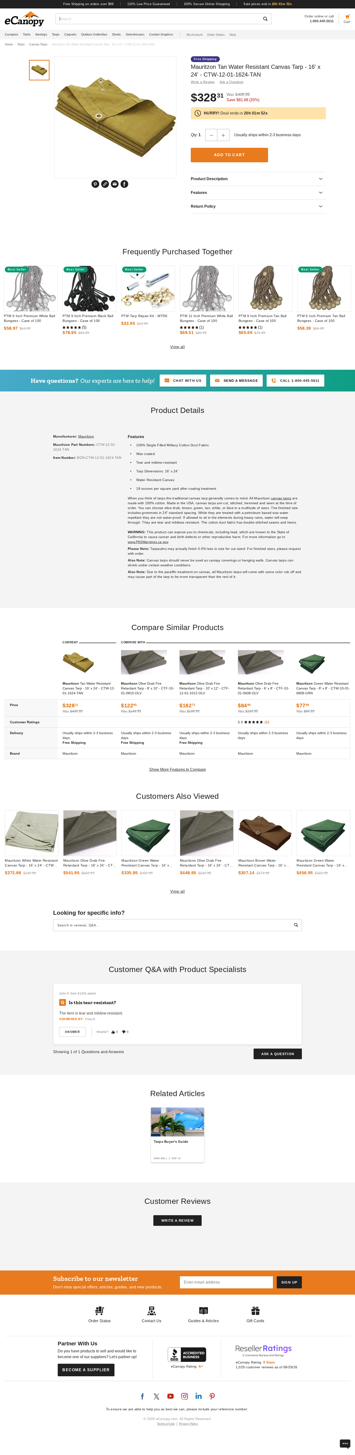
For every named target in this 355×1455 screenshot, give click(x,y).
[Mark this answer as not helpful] (123, 1032)
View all (177, 347)
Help (232, 34)
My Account (194, 34)
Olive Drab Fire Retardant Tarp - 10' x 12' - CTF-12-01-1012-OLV (204, 688)
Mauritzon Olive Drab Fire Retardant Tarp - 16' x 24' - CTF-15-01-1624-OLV (89, 863)
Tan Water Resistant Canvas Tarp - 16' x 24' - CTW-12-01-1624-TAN (89, 688)
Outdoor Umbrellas (94, 34)
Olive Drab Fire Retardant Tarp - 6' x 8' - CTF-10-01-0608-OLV (263, 688)
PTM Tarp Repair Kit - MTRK (144, 316)
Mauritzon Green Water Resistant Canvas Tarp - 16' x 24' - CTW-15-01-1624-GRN (320, 863)
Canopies (11, 34)
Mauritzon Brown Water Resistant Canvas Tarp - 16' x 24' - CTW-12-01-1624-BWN (262, 863)
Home (9, 44)
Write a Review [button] (203, 82)
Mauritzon (86, 436)
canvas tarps (281, 498)
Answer (72, 1032)
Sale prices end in (267, 4)
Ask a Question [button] (232, 82)
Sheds (116, 34)
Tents (26, 34)
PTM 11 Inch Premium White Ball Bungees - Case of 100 (206, 318)
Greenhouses (135, 34)
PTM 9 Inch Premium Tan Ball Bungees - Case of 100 (263, 318)
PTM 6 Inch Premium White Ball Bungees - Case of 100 (29, 318)
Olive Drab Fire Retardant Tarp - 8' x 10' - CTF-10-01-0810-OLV (147, 688)
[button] (236, 381)
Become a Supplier (86, 1370)
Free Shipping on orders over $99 (88, 4)
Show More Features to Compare (177, 769)
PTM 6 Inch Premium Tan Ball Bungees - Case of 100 (321, 318)
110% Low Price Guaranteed (148, 4)
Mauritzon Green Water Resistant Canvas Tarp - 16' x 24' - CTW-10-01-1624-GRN (145, 863)
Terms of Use (166, 1424)
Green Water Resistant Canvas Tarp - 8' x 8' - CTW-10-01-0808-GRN (323, 688)
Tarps (56, 34)
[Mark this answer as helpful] (113, 1032)
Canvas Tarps (38, 44)
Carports (70, 34)
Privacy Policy (188, 1424)
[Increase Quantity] (223, 135)
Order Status (216, 34)
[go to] (31, 289)
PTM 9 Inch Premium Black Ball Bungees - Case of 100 (88, 318)
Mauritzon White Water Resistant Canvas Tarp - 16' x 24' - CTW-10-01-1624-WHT (31, 863)
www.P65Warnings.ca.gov (148, 542)
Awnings (41, 34)
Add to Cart (229, 155)
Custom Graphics (161, 34)
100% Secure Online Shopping (207, 4)
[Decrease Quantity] (211, 135)
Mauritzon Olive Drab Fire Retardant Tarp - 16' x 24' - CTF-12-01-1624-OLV (206, 863)
